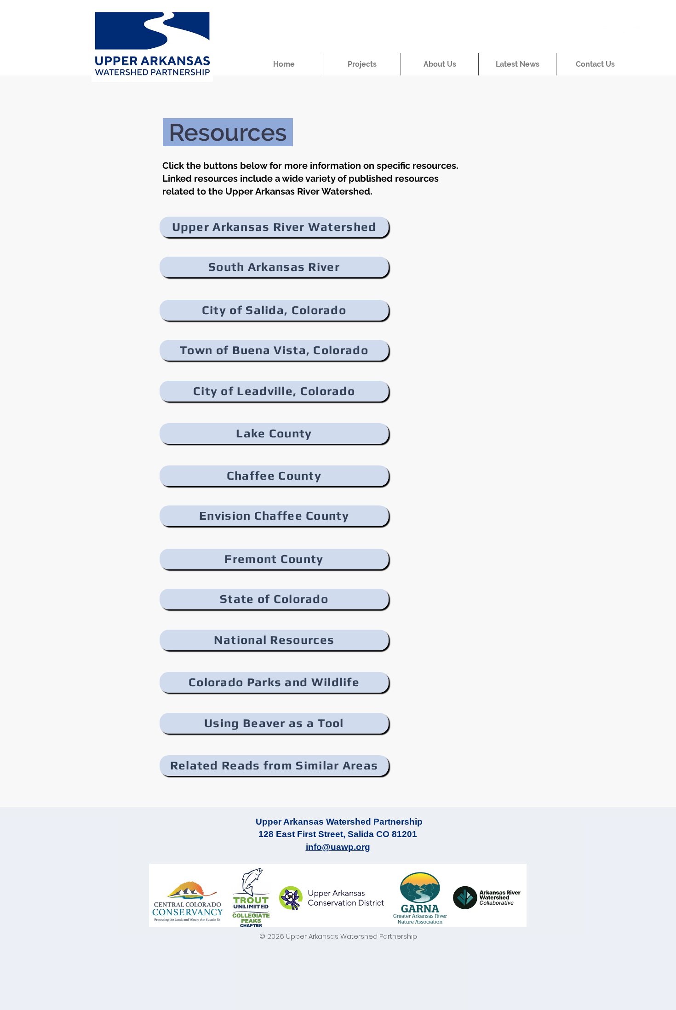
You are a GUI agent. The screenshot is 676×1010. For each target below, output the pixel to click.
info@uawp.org (338, 847)
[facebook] (608, 30)
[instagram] (635, 30)
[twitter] (621, 30)
